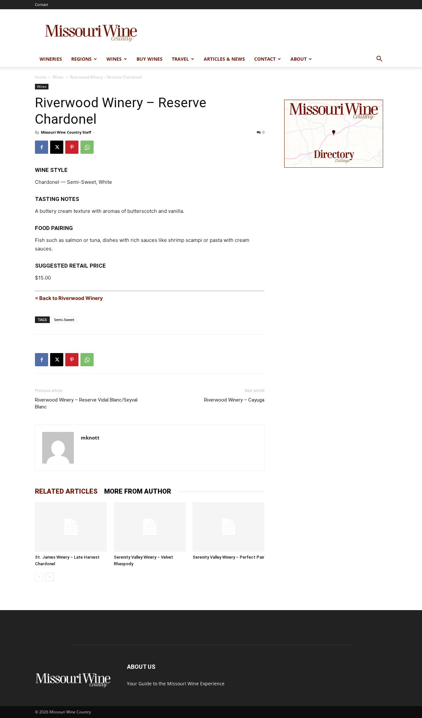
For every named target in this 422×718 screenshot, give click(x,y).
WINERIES (51, 59)
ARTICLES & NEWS (224, 59)
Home (40, 77)
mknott (90, 437)
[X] (56, 147)
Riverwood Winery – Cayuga (234, 400)
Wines (58, 77)
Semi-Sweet (64, 319)
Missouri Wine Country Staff (66, 132)
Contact (41, 4)
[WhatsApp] (87, 147)
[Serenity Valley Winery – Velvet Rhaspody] (150, 527)
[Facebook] (41, 147)
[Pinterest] (71, 147)
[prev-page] (39, 577)
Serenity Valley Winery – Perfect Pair (228, 557)
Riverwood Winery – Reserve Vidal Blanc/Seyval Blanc (86, 403)
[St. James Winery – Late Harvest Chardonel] (71, 527)
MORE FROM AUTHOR (137, 491)
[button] (379, 59)
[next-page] (49, 577)
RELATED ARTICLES (66, 491)
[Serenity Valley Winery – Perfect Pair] (228, 527)
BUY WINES (149, 59)
